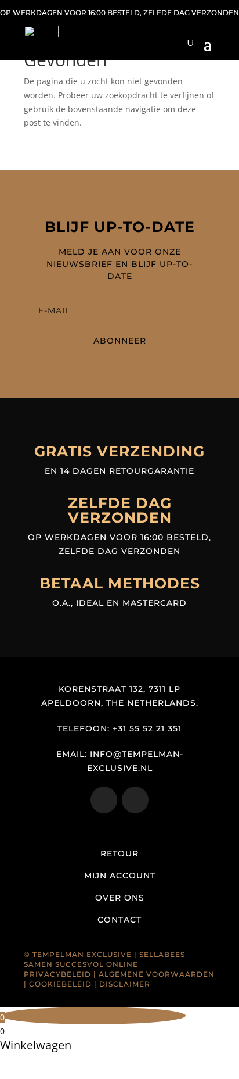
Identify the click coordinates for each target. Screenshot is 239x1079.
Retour (119, 853)
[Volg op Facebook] (135, 800)
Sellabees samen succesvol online (104, 959)
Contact (119, 919)
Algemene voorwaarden (157, 974)
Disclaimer (124, 984)
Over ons (119, 897)
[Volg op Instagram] (103, 800)
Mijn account (119, 875)
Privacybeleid (57, 974)
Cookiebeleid (60, 984)
